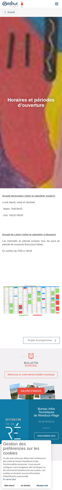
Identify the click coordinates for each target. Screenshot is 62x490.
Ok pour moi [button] (42, 485)
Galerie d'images (31, 391)
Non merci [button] (9, 485)
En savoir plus (9, 479)
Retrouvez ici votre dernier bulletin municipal (31, 374)
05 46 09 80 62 (46, 421)
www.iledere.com (46, 435)
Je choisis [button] (25, 485)
